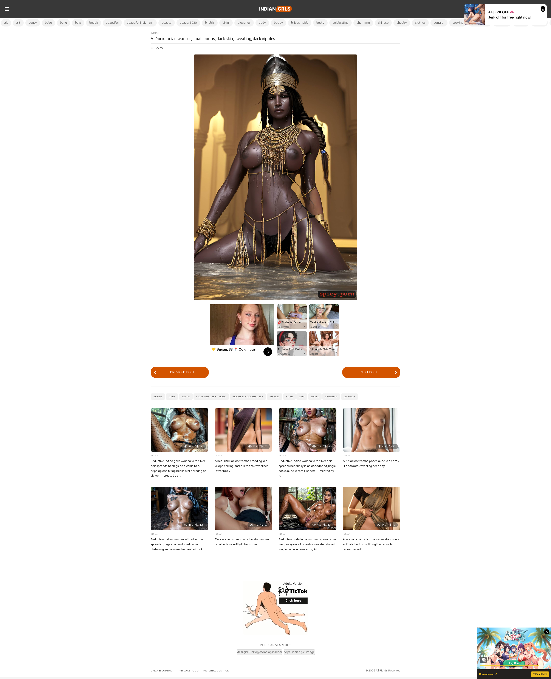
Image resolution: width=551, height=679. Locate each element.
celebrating (340, 22)
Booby (278, 22)
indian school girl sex (247, 396)
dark (172, 396)
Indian (275, 9)
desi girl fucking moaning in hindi (259, 652)
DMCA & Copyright (163, 670)
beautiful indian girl (140, 22)
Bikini (226, 22)
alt (6, 22)
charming (363, 22)
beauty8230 (188, 22)
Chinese (383, 22)
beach (93, 22)
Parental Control (216, 670)
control (439, 22)
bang (63, 22)
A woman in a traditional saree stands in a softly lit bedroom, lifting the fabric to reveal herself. (371, 544)
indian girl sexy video (211, 396)
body (262, 22)
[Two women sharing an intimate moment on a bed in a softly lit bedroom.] (243, 508)
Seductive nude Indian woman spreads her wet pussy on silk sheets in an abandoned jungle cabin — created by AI (307, 544)
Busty (320, 22)
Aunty (33, 22)
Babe (48, 22)
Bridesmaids (299, 22)
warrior (349, 396)
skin (302, 396)
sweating (331, 396)
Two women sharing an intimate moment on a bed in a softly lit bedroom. (242, 542)
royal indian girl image (299, 652)
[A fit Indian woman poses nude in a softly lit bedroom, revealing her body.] (372, 430)
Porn (289, 396)
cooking (457, 22)
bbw (78, 22)
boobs (157, 396)
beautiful (112, 22)
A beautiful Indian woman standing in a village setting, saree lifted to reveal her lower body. (241, 466)
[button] (6, 9)
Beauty (167, 22)
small (315, 396)
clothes (420, 22)
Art (18, 22)
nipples (274, 396)
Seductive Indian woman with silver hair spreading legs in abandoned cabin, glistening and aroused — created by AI (177, 544)
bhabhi (209, 22)
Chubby (402, 22)
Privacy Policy (190, 670)
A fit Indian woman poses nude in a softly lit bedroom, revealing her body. (371, 463)
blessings (244, 22)
